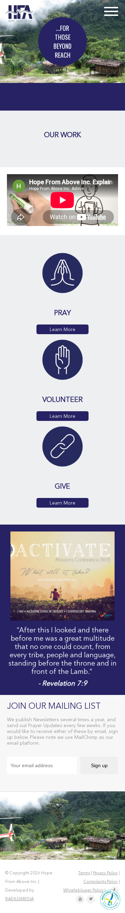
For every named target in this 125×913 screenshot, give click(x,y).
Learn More (62, 329)
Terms (84, 873)
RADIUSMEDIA (19, 899)
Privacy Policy (105, 873)
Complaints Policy (100, 882)
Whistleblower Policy (83, 890)
